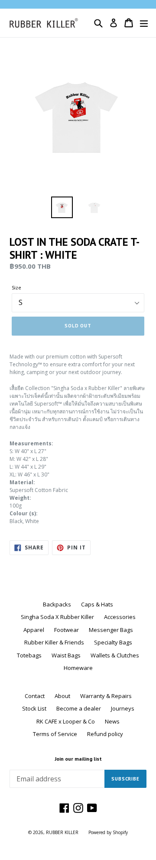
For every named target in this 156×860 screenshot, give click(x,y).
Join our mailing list (78, 759)
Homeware (78, 668)
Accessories (120, 617)
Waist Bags (66, 655)
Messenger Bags (111, 630)
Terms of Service (55, 734)
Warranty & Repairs (106, 696)
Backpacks (57, 604)
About (62, 696)
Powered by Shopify (108, 832)
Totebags (29, 655)
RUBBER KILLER (62, 832)
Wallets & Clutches (115, 655)
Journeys (122, 708)
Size (16, 287)
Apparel (33, 630)
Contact (35, 696)
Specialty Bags (113, 642)
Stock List (34, 708)
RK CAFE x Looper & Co (65, 721)
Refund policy (105, 734)
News (112, 721)
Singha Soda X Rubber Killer (57, 617)
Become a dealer (78, 708)
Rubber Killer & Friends (54, 642)
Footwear (66, 630)
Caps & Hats (97, 604)
